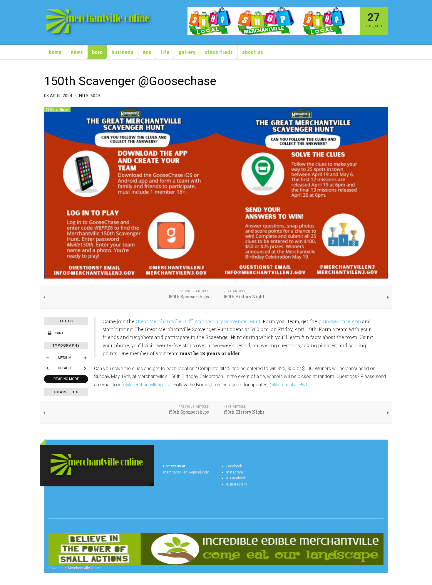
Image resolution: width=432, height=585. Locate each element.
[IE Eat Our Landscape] (216, 549)
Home (55, 52)
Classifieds (219, 52)
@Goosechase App (339, 321)
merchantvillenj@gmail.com (186, 472)
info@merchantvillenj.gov (144, 384)
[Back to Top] (5, 579)
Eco (147, 52)
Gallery (187, 52)
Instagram (234, 472)
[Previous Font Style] (47, 368)
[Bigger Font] (85, 358)
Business (122, 52)
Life (165, 52)
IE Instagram (236, 484)
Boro (97, 52)
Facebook (234, 466)
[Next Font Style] (85, 368)
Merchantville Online (84, 568)
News (77, 52)
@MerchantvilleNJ (288, 384)
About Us (252, 52)
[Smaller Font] (47, 358)
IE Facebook (236, 478)
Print (58, 333)
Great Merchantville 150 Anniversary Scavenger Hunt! (199, 321)
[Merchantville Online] (99, 22)
